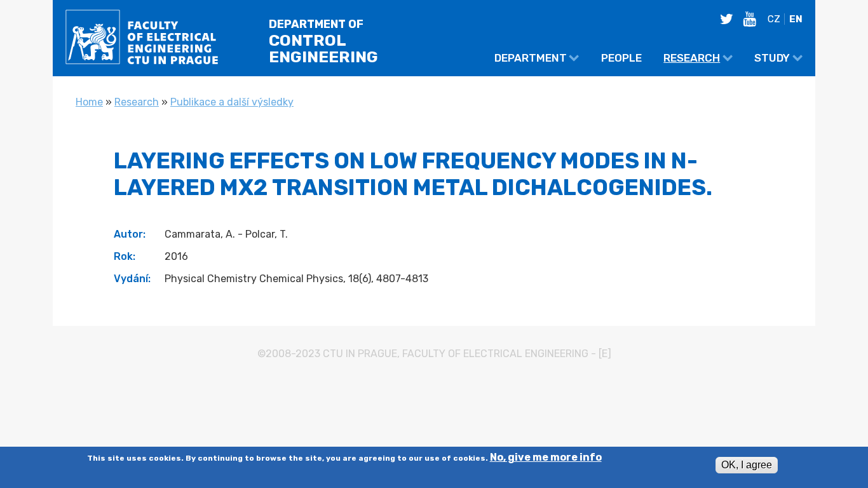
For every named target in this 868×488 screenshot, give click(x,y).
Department (530, 57)
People (621, 57)
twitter (730, 19)
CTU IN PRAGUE (360, 354)
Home (89, 102)
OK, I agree (746, 464)
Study (772, 57)
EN (796, 19)
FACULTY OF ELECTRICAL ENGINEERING (495, 354)
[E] (605, 354)
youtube (753, 19)
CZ (774, 19)
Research (691, 57)
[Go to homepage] (141, 40)
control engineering (323, 42)
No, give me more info (546, 458)
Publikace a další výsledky (232, 102)
